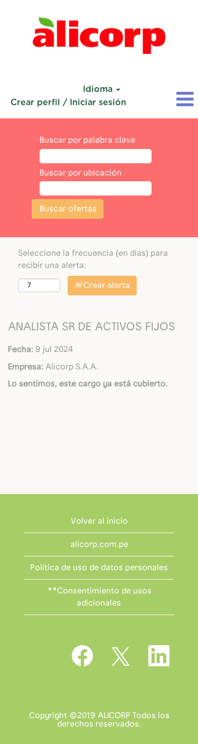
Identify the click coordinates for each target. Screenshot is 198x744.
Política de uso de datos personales (99, 567)
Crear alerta (105, 285)
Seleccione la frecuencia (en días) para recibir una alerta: (93, 259)
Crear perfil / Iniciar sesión (68, 102)
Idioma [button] (99, 89)
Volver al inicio (99, 521)
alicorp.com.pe (99, 544)
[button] (165, 100)
